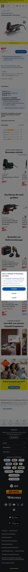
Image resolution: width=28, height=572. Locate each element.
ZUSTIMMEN (14, 289)
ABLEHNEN (14, 297)
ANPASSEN (14, 293)
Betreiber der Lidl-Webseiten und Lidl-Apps (14, 278)
